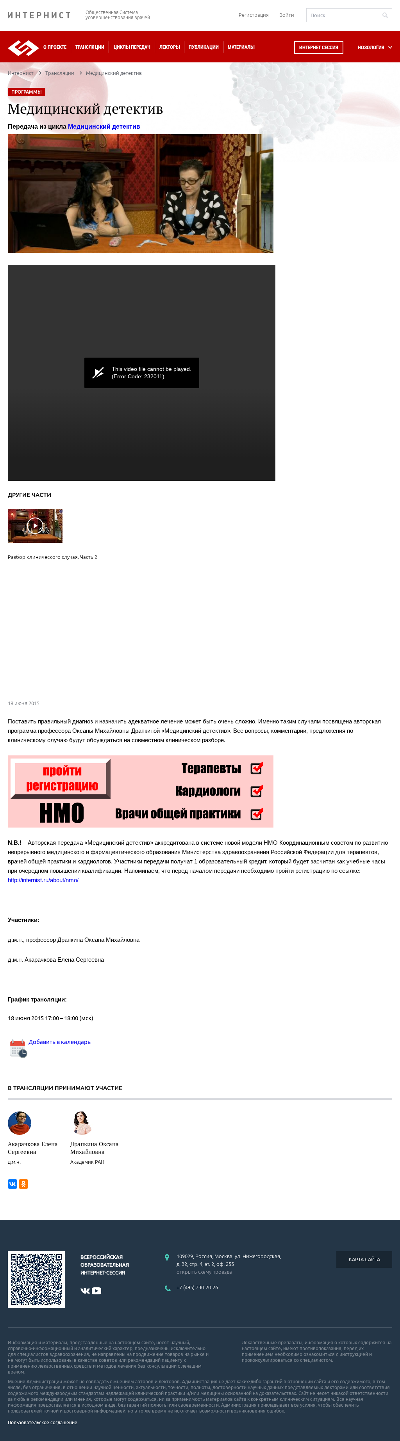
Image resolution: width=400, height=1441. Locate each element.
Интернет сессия (318, 47)
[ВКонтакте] (12, 1184)
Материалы (241, 47)
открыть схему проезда (204, 1271)
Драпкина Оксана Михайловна (94, 1148)
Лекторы (169, 47)
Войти (286, 15)
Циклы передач (131, 47)
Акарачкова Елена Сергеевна (33, 1148)
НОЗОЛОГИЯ (371, 47)
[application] (141, 373)
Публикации (204, 47)
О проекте (54, 47)
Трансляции (89, 47)
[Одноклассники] (23, 1184)
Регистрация (254, 15)
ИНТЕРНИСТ (43, 15)
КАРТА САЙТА (364, 1259)
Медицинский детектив (104, 126)
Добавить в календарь (59, 1042)
